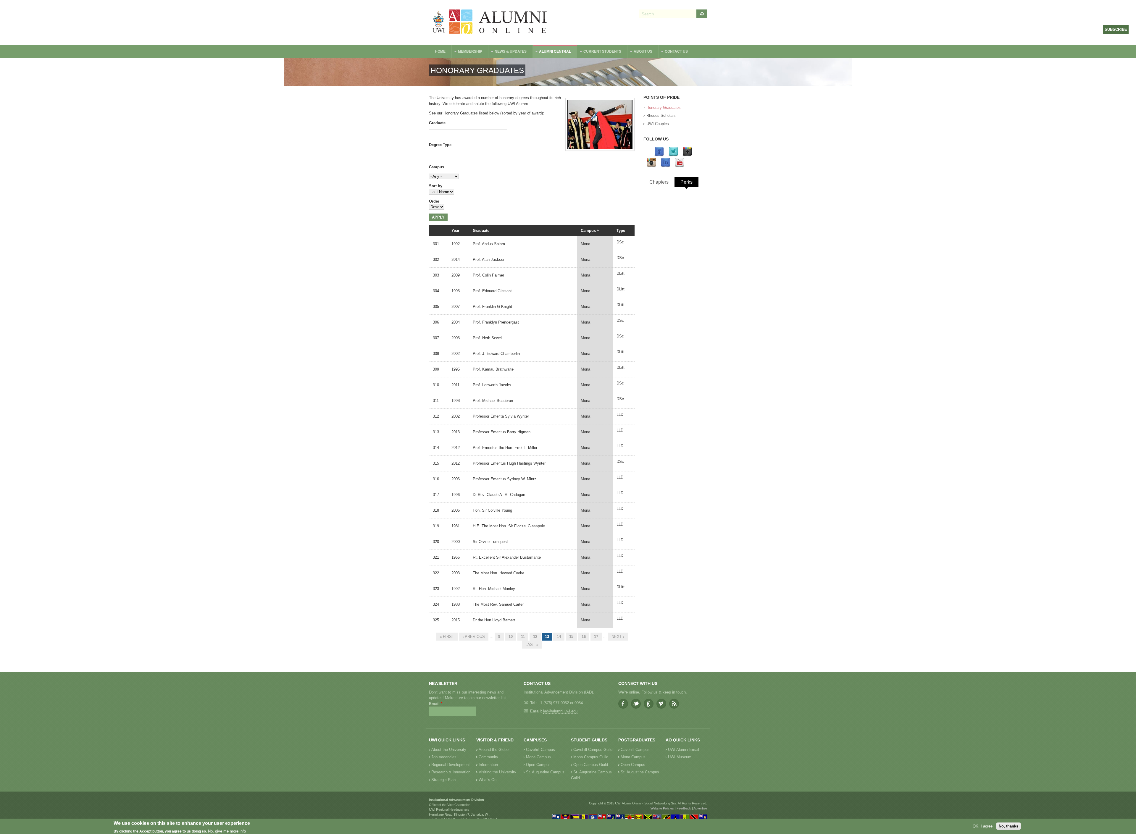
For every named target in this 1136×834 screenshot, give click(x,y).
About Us (640, 52)
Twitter (636, 704)
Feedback (684, 808)
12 (535, 636)
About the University (448, 749)
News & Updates (508, 52)
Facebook (623, 704)
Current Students (599, 52)
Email (435, 704)
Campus (436, 167)
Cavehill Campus (540, 749)
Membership (467, 52)
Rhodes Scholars (661, 115)
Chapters (659, 182)
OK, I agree (983, 826)
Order (434, 201)
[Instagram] (651, 166)
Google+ (648, 704)
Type (621, 230)
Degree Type (440, 145)
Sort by (435, 186)
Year (455, 230)
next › (617, 636)
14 (559, 636)
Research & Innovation (450, 772)
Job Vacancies (443, 757)
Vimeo (661, 704)
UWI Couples (657, 124)
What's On (487, 780)
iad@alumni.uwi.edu (560, 711)
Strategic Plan (443, 780)
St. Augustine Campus (545, 772)
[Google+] (687, 155)
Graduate (437, 123)
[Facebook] (659, 155)
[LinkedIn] (665, 166)
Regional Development (450, 764)
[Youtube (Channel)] (679, 166)
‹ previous (473, 636)
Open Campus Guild (590, 764)
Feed (674, 704)
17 (596, 636)
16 (584, 636)
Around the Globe (494, 749)
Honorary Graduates (663, 107)
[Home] (490, 22)
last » (531, 644)
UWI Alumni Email (683, 749)
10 (511, 636)
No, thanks (1008, 826)
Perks (686, 182)
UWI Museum (679, 757)
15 (571, 636)
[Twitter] (673, 155)
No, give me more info (227, 831)
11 (523, 636)
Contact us (673, 52)
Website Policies (662, 808)
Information (488, 764)
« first (447, 636)
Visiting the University (497, 772)
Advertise (700, 808)
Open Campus (538, 764)
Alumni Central (552, 52)
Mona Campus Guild (590, 757)
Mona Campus (538, 757)
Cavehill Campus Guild (592, 749)
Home (440, 51)
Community (488, 757)
